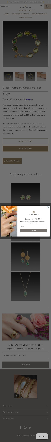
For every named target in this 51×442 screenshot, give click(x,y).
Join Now (33, 230)
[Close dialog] (48, 207)
